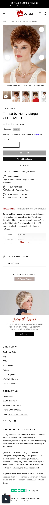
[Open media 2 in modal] (41, 29)
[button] (4, 13)
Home (5, 21)
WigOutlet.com (11, 435)
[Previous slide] (7, 57)
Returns (6, 370)
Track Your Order (9, 352)
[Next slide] (41, 57)
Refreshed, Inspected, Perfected (15, 195)
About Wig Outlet (9, 374)
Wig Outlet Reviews (10, 379)
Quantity (6, 139)
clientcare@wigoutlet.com (18, 414)
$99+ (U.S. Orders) (22, 172)
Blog (4, 357)
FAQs (5, 361)
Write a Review (26, 279)
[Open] (6, 499)
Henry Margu (9, 109)
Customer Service (10, 383)
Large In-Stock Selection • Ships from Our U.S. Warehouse (20, 179)
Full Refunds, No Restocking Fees (16, 188)
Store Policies (8, 366)
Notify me (24, 165)
